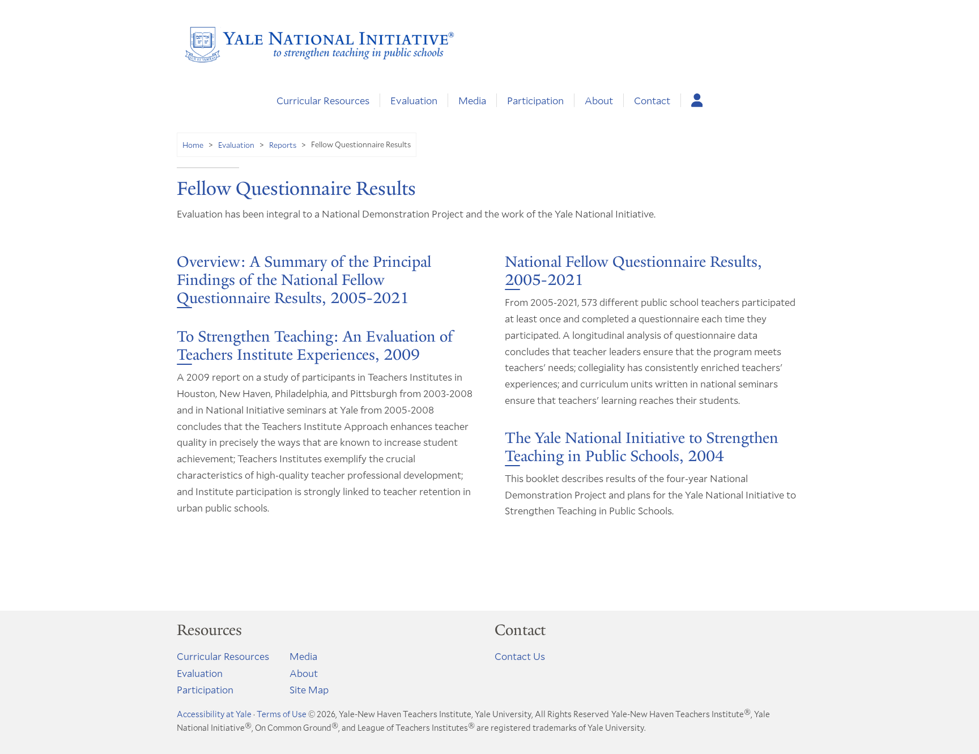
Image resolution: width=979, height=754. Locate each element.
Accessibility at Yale (214, 713)
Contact (652, 100)
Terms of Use (282, 713)
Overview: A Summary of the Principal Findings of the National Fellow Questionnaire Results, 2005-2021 (304, 280)
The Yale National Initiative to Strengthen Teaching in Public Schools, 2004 (641, 447)
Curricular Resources (322, 100)
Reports (282, 144)
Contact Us (520, 656)
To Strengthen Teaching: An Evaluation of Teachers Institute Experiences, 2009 (315, 345)
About (599, 100)
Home (192, 144)
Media (472, 100)
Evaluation (413, 100)
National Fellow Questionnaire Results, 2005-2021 (633, 270)
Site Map (309, 689)
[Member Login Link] (697, 100)
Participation (535, 100)
